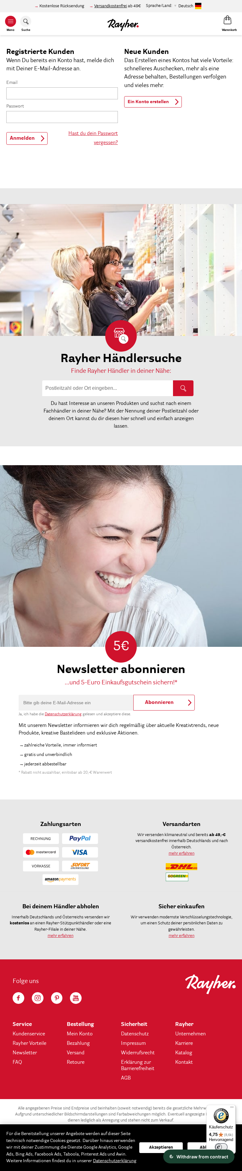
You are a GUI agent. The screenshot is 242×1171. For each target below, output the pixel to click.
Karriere (184, 1043)
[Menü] (232, 1108)
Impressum (133, 1043)
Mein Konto (80, 1034)
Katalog (183, 1053)
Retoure (75, 1062)
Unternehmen (190, 1034)
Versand (75, 1053)
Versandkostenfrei (110, 6)
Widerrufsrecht (138, 1053)
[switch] (221, 1147)
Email (12, 82)
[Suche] (183, 388)
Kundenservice (29, 1034)
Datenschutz (135, 1034)
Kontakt (184, 1062)
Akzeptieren (161, 1147)
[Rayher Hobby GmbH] (123, 23)
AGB (126, 1078)
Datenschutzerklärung (63, 714)
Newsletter (25, 1053)
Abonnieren (159, 702)
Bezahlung (78, 1043)
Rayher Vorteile (29, 1043)
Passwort (15, 106)
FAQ (17, 1062)
